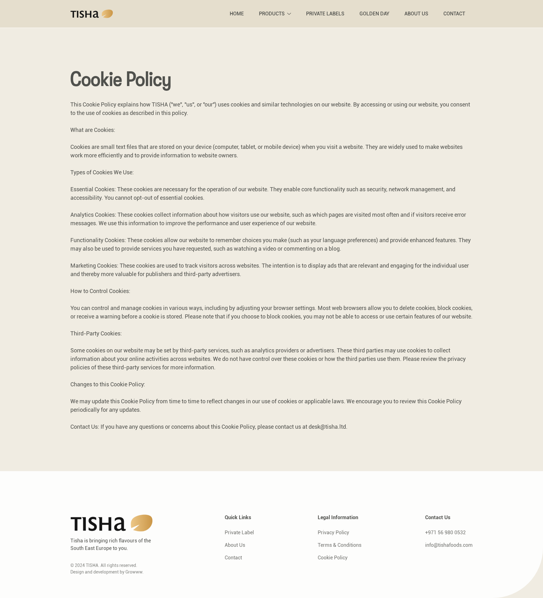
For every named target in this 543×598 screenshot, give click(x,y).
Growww (133, 571)
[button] (275, 14)
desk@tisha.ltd (327, 426)
